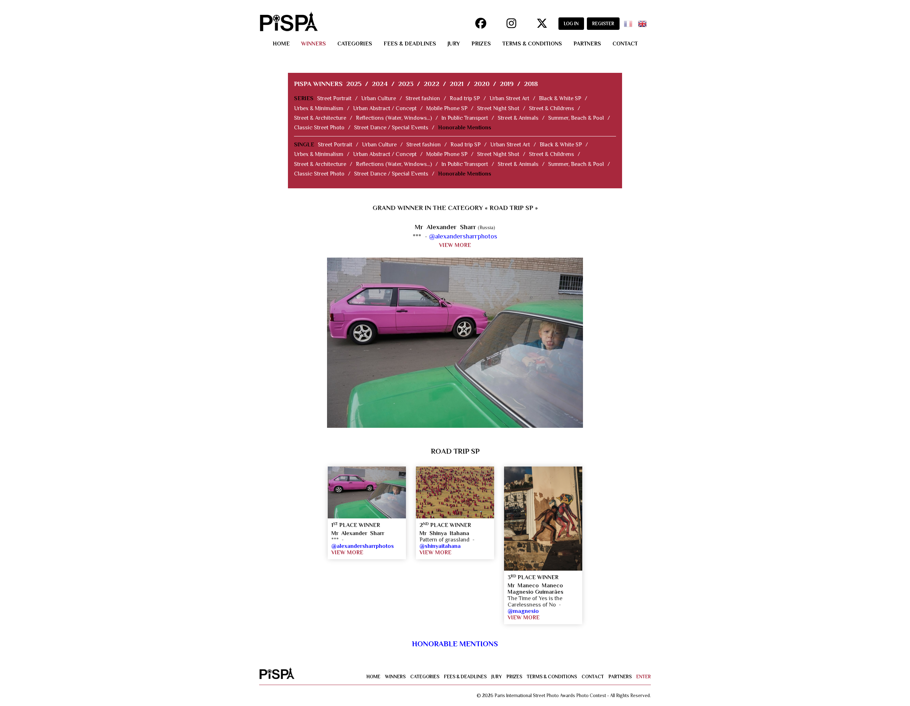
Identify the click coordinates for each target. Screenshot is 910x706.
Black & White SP (560, 98)
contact (625, 44)
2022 (431, 83)
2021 (457, 83)
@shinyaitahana (440, 546)
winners (313, 44)
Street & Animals (518, 118)
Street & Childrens (551, 108)
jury (454, 44)
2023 (405, 83)
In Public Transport (464, 118)
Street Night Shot (498, 108)
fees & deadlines (410, 44)
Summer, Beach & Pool (576, 118)
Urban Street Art (509, 98)
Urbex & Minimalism (318, 108)
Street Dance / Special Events (391, 127)
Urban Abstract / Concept (385, 108)
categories (354, 44)
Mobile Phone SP (446, 108)
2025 (354, 83)
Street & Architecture (320, 118)
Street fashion (423, 98)
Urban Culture (378, 98)
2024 (380, 83)
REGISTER (603, 23)
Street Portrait (334, 98)
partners (587, 44)
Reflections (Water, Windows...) (394, 118)
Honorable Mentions (464, 127)
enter (643, 676)
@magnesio (523, 611)
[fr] (630, 21)
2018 (531, 83)
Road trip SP (465, 98)
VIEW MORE (455, 245)
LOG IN (571, 23)
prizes (481, 44)
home (281, 44)
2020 (481, 83)
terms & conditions (532, 44)
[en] (644, 21)
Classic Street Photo (319, 127)
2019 (507, 83)
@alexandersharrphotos (463, 236)
